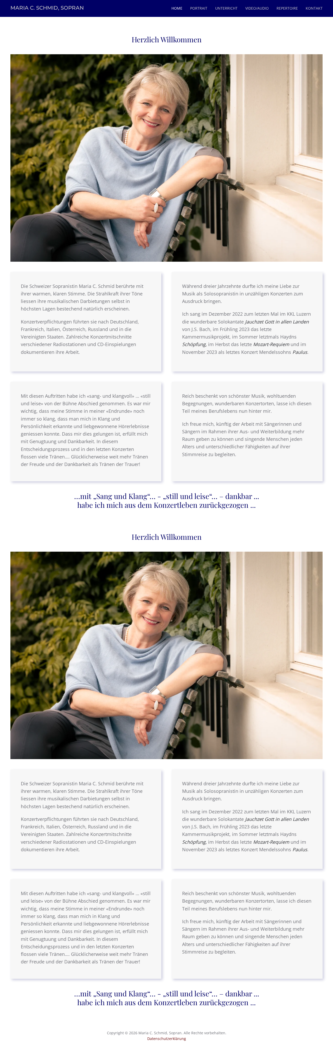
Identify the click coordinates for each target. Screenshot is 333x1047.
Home (176, 8)
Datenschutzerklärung (166, 1038)
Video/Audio (257, 8)
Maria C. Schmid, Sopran (47, 8)
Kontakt (314, 8)
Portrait (198, 8)
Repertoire (287, 8)
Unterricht (226, 8)
